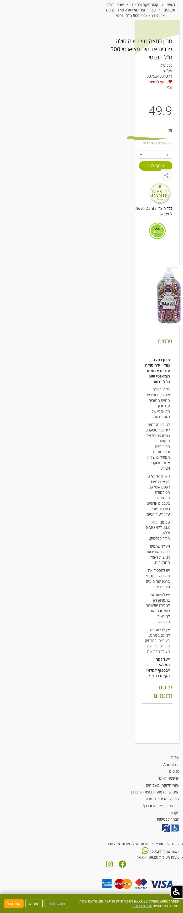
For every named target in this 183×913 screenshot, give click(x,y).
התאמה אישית (56, 903)
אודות (175, 757)
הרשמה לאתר (168, 778)
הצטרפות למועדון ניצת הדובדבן (155, 792)
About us (171, 764)
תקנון (175, 812)
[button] (176, 892)
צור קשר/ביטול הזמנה (162, 799)
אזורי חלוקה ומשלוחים (162, 785)
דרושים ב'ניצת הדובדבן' (161, 805)
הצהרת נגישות (168, 819)
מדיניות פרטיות (142, 905)
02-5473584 (159, 852)
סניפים (174, 771)
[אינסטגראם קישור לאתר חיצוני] (109, 865)
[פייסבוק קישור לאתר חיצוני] (122, 865)
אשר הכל (13, 903)
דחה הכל (34, 903)
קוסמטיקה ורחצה (145, 4)
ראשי (171, 4)
